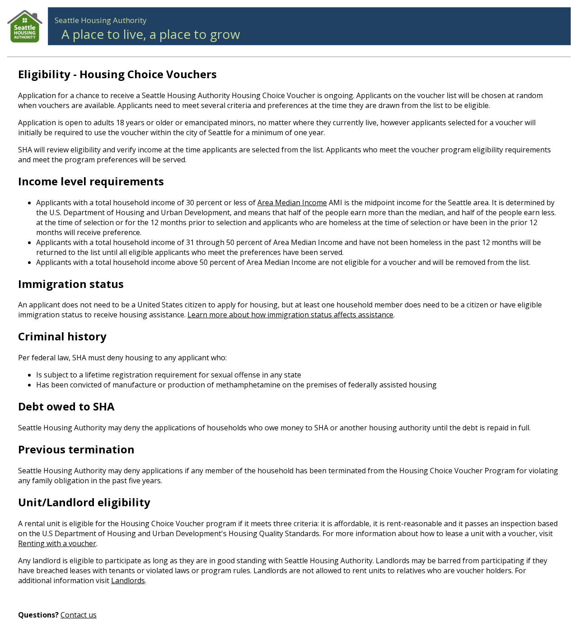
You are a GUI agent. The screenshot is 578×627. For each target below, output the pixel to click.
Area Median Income (292, 202)
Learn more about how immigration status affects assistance (290, 315)
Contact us (79, 615)
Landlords (128, 580)
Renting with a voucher (57, 543)
